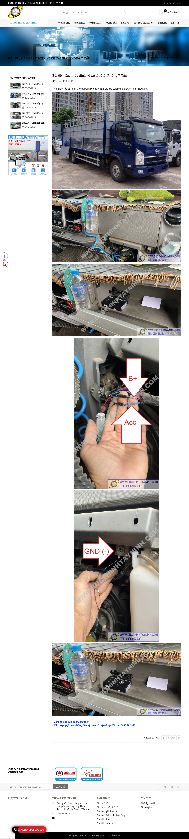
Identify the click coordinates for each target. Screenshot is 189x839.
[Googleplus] (173, 737)
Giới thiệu (79, 22)
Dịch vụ (125, 22)
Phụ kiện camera (105, 823)
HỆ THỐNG (162, 22)
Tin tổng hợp (147, 807)
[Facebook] (163, 737)
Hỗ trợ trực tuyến (173, 3)
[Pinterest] (178, 737)
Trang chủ (64, 22)
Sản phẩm (95, 22)
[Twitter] (168, 737)
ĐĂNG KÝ (60, 786)
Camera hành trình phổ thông (111, 815)
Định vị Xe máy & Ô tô (107, 807)
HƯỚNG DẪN (111, 22)
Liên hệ (175, 22)
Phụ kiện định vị (104, 819)
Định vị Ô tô (102, 803)
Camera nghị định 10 (107, 811)
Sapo (120, 835)
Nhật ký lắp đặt (148, 803)
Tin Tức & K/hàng (143, 22)
